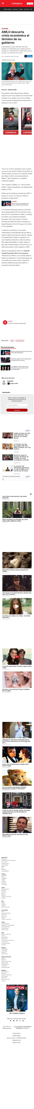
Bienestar (4, 977)
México (4, 877)
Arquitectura (5, 928)
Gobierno (4, 875)
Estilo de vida (5, 907)
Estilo (3, 911)
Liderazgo (4, 950)
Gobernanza (5, 937)
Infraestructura (6, 926)
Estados (4, 881)
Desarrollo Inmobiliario (8, 925)
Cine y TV (4, 916)
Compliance (17, 1035)
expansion (24, 1020)
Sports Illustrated (6, 957)
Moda (3, 893)
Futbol (3, 958)
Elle (3, 901)
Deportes (4, 914)
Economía (26, 9)
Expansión (10, 381)
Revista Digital (30, 3)
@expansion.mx (17, 1020)
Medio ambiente (6, 934)
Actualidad (5, 949)
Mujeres (4, 869)
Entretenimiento (6, 913)
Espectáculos (5, 889)
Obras (3, 866)
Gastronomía (5, 971)
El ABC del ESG (6, 943)
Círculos (4, 892)
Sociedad (4, 884)
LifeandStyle (5, 871)
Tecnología (5, 865)
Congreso (4, 878)
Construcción (5, 923)
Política (21, 9)
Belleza (4, 895)
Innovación (5, 941)
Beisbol (4, 959)
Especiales (5, 953)
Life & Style (5, 910)
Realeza (4, 890)
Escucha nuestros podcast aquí (17, 323)
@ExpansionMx (12, 89)
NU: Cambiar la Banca (17, 1013)
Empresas (15, 9)
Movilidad (4, 938)
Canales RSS (16, 1040)
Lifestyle (4, 965)
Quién (3, 887)
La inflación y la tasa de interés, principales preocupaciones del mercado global (19, 368)
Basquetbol (5, 962)
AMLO (12, 340)
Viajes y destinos (6, 974)
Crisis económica (19, 340)
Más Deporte (5, 964)
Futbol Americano (6, 961)
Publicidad (16, 1033)
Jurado (3, 980)
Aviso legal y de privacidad (16, 1038)
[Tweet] (26, 56)
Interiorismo (5, 929)
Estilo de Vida (5, 979)
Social (3, 935)
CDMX (3, 880)
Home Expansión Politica (9, 860)
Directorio (16, 1042)
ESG (3, 868)
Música (4, 917)
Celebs (4, 905)
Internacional (5, 863)
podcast (10, 321)
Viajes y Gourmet (6, 896)
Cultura (4, 898)
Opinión (4, 883)
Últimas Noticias (8, 9)
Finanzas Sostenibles (8, 940)
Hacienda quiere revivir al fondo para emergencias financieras (21, 359)
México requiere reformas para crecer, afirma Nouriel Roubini (20, 204)
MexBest (4, 970)
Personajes (5, 976)
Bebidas (4, 973)
